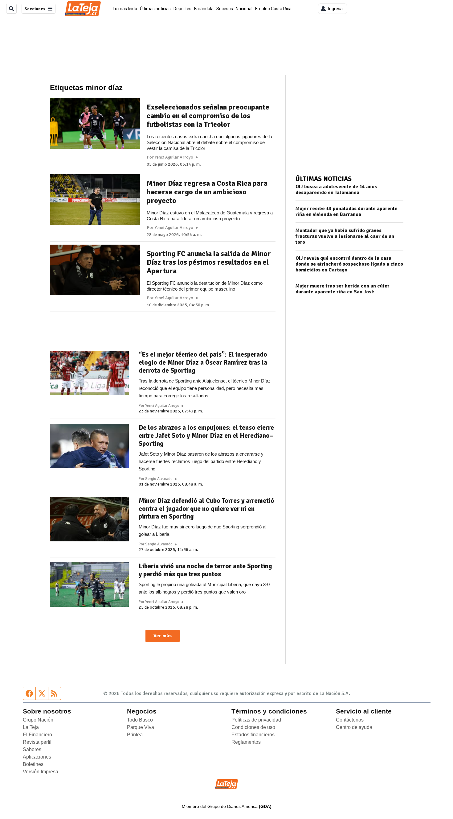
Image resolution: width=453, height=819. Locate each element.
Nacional (244, 8)
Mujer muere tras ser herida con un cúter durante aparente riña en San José (343, 289)
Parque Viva (140, 727)
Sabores (32, 749)
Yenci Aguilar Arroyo (174, 157)
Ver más (162, 636)
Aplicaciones (37, 756)
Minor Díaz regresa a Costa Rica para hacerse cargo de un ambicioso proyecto (207, 192)
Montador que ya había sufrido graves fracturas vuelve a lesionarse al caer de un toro (345, 236)
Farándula (204, 8)
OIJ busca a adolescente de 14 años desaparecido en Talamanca (336, 190)
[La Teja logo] (82, 8)
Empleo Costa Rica (273, 8)
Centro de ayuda (354, 727)
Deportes (182, 8)
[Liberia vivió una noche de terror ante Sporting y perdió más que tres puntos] (89, 584)
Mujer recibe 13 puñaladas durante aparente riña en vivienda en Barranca (347, 211)
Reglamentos (246, 742)
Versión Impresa (40, 771)
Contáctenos (350, 719)
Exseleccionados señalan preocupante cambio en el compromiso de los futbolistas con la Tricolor (208, 116)
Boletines (33, 764)
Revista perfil (37, 742)
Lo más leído (125, 8)
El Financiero (37, 734)
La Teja (31, 727)
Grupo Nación (38, 719)
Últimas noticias (155, 8)
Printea (135, 734)
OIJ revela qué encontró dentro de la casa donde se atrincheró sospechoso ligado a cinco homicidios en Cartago (349, 264)
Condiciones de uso (253, 727)
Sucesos (224, 8)
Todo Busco (140, 719)
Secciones (34, 8)
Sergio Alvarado (159, 478)
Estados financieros (253, 734)
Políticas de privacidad (256, 719)
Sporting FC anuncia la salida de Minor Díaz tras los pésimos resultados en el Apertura (209, 262)
